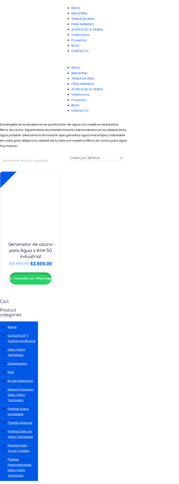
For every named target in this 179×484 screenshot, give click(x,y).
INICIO (75, 8)
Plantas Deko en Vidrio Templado (20, 434)
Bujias (12, 327)
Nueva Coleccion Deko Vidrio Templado (21, 394)
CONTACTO (80, 51)
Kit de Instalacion (20, 381)
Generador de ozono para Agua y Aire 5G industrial (30, 250)
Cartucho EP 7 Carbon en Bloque (21, 338)
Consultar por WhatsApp (32, 278)
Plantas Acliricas (20, 423)
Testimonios (80, 35)
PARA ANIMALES (82, 24)
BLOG (75, 45)
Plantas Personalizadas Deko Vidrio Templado (19, 467)
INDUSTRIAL (79, 13)
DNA (11, 372)
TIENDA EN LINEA (82, 19)
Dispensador (17, 363)
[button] (119, 59)
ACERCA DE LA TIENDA (87, 29)
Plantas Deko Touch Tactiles (18, 448)
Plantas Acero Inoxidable (18, 411)
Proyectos (79, 40)
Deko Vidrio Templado (16, 352)
